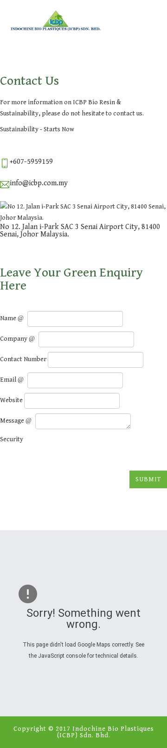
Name (9, 318)
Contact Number (23, 359)
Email (9, 380)
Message (13, 421)
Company (14, 339)
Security (11, 439)
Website (11, 400)
